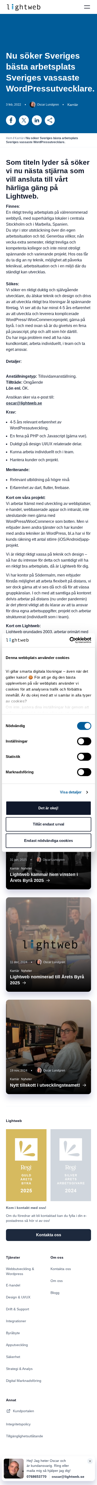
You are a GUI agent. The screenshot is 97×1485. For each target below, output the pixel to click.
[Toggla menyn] (87, 7)
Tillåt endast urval (48, 824)
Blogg (54, 1293)
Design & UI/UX (18, 1297)
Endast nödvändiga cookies (48, 840)
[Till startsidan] (23, 7)
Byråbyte (13, 1333)
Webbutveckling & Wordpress (20, 1271)
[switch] (84, 741)
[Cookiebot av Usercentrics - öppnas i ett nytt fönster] (69, 640)
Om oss (56, 1281)
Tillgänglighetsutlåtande (24, 1436)
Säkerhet (13, 1357)
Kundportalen (23, 1411)
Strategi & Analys (19, 1369)
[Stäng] (90, 1462)
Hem (9, 138)
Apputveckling (17, 1345)
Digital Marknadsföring (23, 1381)
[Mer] (50, 120)
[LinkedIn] (37, 120)
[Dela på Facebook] (11, 120)
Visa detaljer (71, 792)
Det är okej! (48, 808)
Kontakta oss (60, 1269)
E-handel (13, 1285)
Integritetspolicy (18, 1424)
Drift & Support (17, 1309)
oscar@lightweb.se (68, 1477)
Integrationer (16, 1321)
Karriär (19, 138)
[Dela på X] (24, 120)
